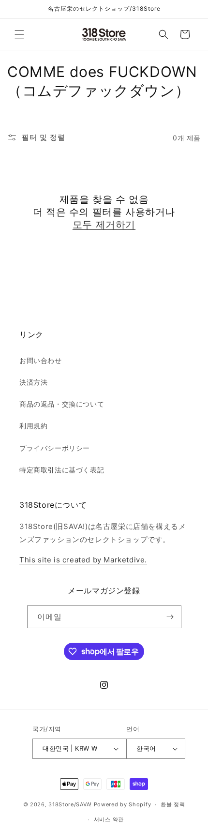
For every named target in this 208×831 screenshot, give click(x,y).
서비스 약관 (109, 819)
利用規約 (33, 426)
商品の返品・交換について (61, 404)
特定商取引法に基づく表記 (61, 470)
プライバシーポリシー (54, 448)
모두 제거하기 (104, 224)
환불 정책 (173, 804)
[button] (19, 34)
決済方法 (33, 382)
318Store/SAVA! (70, 804)
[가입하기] (170, 616)
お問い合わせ (40, 360)
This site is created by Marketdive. (83, 559)
